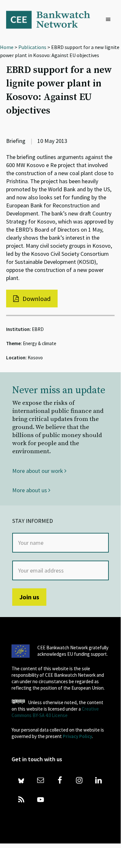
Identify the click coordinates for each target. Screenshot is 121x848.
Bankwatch (52, 19)
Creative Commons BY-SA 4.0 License (55, 712)
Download (36, 298)
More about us (30, 490)
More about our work (38, 470)
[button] (110, 19)
